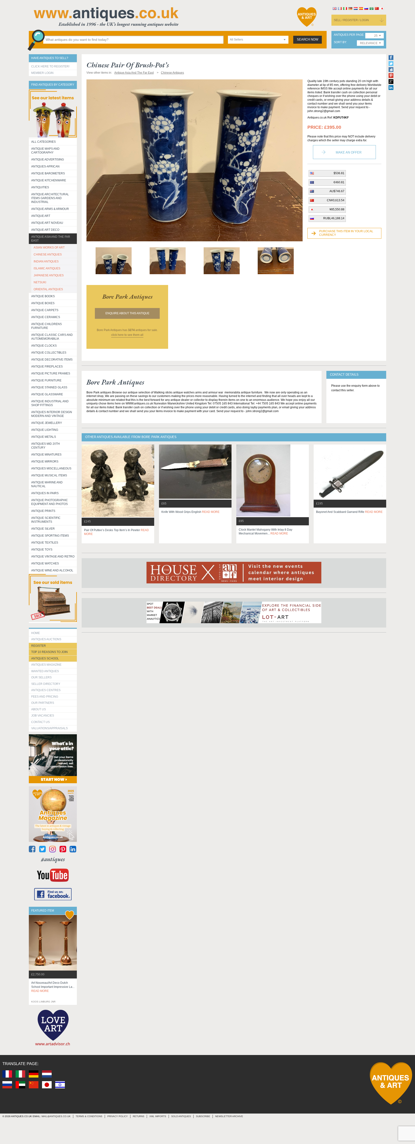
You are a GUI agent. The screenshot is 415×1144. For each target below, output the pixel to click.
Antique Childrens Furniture (46, 326)
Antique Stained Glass (49, 387)
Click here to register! (50, 66)
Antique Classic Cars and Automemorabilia (52, 336)
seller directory (45, 684)
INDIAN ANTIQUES (46, 261)
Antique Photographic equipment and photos (49, 502)
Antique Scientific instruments (46, 519)
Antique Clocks (44, 345)
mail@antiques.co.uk (56, 1116)
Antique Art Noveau (47, 223)
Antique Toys (41, 549)
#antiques (53, 859)
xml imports (157, 1116)
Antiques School (45, 658)
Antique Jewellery (46, 423)
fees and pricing (44, 696)
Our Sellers (41, 677)
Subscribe (203, 1116)
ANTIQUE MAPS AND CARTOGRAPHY (45, 150)
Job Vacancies (42, 715)
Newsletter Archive (229, 1116)
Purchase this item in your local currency (346, 233)
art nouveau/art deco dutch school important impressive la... (52, 987)
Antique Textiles (44, 542)
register (38, 645)
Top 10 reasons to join (49, 652)
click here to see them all (127, 335)
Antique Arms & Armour (50, 209)
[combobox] (258, 40)
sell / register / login (351, 20)
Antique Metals (43, 437)
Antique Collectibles (48, 352)
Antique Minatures (46, 454)
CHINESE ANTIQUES (48, 254)
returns (138, 1116)
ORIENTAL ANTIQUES (48, 289)
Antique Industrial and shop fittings (50, 403)
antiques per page (349, 34)
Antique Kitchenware (48, 180)
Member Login (42, 73)
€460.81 (339, 182)
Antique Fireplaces (47, 366)
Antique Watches (45, 563)
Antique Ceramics (45, 317)
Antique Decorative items (52, 359)
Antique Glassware (47, 394)
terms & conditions (89, 1116)
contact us (40, 722)
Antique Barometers (48, 173)
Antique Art (40, 216)
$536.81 (339, 173)
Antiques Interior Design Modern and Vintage (51, 414)
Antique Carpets (44, 310)
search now (307, 39)
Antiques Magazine (46, 664)
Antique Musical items (49, 475)
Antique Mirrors (44, 461)
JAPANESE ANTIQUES (49, 275)
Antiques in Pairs (45, 493)
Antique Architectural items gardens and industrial (50, 198)
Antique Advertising (47, 159)
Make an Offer (348, 152)
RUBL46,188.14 (333, 218)
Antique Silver (43, 528)
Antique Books (43, 296)
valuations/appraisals (49, 728)
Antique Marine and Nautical (47, 484)
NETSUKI (40, 282)
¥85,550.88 (337, 209)
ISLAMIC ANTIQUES (47, 268)
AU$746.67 (337, 191)
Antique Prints (43, 511)
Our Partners (42, 703)
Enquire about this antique (127, 313)
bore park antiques (127, 296)
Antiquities (40, 187)
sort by (340, 42)
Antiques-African (45, 166)
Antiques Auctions (46, 639)
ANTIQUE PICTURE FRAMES (50, 373)
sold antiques (181, 1116)
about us (38, 709)
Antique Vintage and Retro (52, 556)
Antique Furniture (46, 380)
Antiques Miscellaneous (51, 468)
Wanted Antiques (45, 671)
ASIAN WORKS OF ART (49, 247)
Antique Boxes (43, 303)
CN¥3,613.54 (335, 200)
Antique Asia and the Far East (50, 238)
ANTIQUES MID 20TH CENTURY (45, 445)
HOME (35, 633)
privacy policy (117, 1116)
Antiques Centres (46, 690)
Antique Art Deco (45, 229)
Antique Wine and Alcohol (52, 570)
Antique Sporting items (50, 535)
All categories (43, 141)
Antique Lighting (44, 430)
